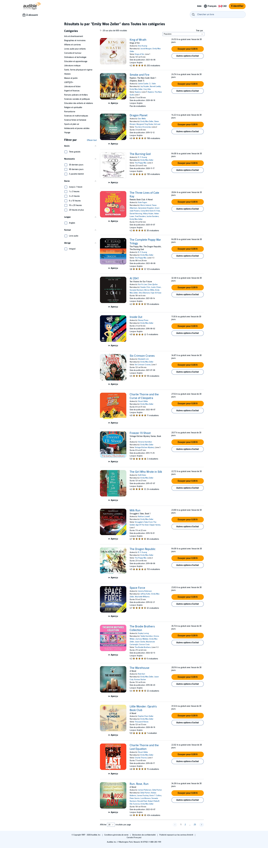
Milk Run (135, 510)
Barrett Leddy (155, 86)
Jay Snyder (144, 86)
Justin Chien (156, 287)
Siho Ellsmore (144, 293)
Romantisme (69, 111)
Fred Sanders (140, 216)
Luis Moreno (146, 798)
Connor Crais (144, 644)
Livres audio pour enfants (75, 49)
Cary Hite (147, 89)
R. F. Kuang (142, 157)
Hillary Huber (148, 214)
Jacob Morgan (146, 49)
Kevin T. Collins (155, 795)
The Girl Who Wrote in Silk (146, 472)
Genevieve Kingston (146, 208)
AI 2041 (134, 278)
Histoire (67, 74)
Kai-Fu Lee (142, 284)
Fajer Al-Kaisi (156, 293)
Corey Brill (145, 211)
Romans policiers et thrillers (76, 95)
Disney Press (143, 320)
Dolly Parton (157, 790)
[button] (80, 146)
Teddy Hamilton (146, 636)
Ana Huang (142, 46)
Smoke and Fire (139, 75)
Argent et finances (72, 91)
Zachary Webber (142, 639)
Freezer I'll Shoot (140, 433)
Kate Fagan (142, 202)
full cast (157, 124)
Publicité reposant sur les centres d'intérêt (176, 835)
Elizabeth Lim (143, 359)
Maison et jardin (71, 78)
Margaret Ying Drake (145, 124)
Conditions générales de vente (116, 835)
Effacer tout (92, 140)
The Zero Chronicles (143, 127)
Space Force (137, 588)
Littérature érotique (72, 65)
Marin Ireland (145, 205)
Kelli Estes (142, 475)
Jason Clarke (140, 642)
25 (195, 824)
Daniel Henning (136, 214)
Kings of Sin (139, 54)
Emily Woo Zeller (136, 89)
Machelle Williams (142, 597)
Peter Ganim (135, 798)
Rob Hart (141, 674)
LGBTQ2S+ (68, 82)
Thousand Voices (141, 722)
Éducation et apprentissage (75, 61)
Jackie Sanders (153, 216)
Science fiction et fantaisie (75, 120)
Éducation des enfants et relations (78, 103)
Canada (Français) (134, 837)
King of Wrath (138, 40)
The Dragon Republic (142, 549)
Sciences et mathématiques (76, 116)
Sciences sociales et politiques (77, 99)
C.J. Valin (152, 84)
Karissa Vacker (140, 679)
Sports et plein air (71, 124)
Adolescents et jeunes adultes (76, 128)
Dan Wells (142, 119)
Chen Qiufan (153, 284)
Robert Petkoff (153, 801)
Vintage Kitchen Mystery (144, 447)
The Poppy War (141, 163)
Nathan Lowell (144, 516)
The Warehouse (139, 668)
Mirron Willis (149, 290)
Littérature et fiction (72, 86)
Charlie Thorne (141, 758)
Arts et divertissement (73, 36)
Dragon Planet (138, 115)
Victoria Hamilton (145, 442)
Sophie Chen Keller (145, 716)
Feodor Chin (145, 287)
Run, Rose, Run (139, 784)
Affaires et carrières (72, 45)
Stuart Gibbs (143, 401)
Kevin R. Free (154, 211)
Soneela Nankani (136, 290)
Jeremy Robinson (145, 591)
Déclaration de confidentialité (144, 835)
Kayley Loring (143, 633)
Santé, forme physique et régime (78, 70)
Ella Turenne (135, 804)
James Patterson (144, 790)
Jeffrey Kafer (145, 594)
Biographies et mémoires (75, 40)
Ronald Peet (142, 801)
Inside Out (136, 317)
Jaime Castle (143, 84)
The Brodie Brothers (143, 647)
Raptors (138, 92)
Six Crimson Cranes (142, 356)
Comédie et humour (72, 53)
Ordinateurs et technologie (75, 57)
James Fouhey (143, 795)
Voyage (67, 132)
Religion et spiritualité (73, 107)
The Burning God (140, 154)
